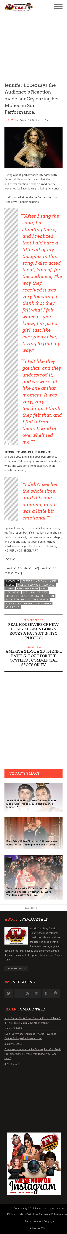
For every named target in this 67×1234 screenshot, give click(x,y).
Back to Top (31, 907)
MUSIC (53, 581)
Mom (51, 596)
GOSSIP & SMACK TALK (34, 581)
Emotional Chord (27, 588)
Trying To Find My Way (19, 603)
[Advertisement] (33, 46)
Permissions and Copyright (40, 1221)
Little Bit (11, 596)
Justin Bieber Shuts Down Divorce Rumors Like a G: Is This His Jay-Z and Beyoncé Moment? (32, 1020)
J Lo (25, 592)
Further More (16, 968)
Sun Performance (38, 599)
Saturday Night (15, 599)
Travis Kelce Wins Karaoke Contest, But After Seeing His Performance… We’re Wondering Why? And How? (33, 1054)
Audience (49, 585)
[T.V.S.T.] (19, 6)
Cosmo (10, 120)
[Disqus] (33, 721)
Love (23, 596)
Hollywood (13, 592)
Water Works (43, 603)
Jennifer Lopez (39, 592)
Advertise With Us (40, 1228)
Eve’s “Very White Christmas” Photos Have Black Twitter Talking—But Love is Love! (30, 1036)
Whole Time (12, 607)
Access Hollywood (29, 585)
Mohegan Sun (37, 596)
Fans (44, 588)
